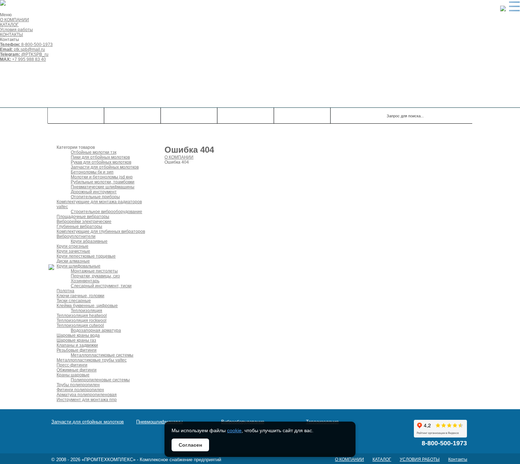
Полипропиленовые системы (100, 379)
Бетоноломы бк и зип (92, 172)
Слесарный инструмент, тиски (101, 285)
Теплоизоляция (86, 310)
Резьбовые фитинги (77, 350)
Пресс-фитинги (72, 365)
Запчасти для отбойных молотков (105, 167)
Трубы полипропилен (78, 384)
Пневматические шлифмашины (102, 186)
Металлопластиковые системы (102, 355)
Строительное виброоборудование (106, 211)
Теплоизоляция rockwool (81, 320)
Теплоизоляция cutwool (80, 325)
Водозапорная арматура (96, 330)
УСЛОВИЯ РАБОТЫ (420, 459)
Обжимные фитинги (77, 370)
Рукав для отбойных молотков (101, 162)
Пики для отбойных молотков (100, 157)
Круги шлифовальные (78, 266)
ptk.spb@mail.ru (22, 49)
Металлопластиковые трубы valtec (92, 360)
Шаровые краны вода (78, 335)
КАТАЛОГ (9, 24)
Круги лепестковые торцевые (86, 256)
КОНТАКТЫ (11, 34)
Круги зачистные (73, 251)
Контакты (245, 115)
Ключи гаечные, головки (80, 295)
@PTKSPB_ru (24, 54)
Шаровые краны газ (76, 340)
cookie (234, 430)
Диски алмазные (73, 261)
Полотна (65, 290)
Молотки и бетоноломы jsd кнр (102, 177)
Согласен (190, 445)
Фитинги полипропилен (80, 389)
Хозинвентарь (85, 280)
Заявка (302, 115)
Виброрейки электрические (84, 221)
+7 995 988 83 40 (23, 59)
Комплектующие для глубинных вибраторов (101, 231)
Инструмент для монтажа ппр (87, 399)
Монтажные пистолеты (94, 271)
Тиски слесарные (74, 300)
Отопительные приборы (95, 196)
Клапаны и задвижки (77, 345)
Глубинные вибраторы (79, 226)
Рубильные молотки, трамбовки (102, 182)
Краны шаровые (73, 374)
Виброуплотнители (76, 236)
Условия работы (16, 29)
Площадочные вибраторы (83, 216)
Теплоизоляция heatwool (82, 315)
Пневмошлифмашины (159, 421)
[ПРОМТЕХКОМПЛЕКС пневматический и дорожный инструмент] (148, 84)
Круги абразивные (89, 241)
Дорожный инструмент (94, 191)
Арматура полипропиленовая (87, 394)
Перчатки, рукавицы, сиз (95, 276)
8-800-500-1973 (26, 44)
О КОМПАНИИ (14, 19)
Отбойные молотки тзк (93, 152)
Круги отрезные (72, 246)
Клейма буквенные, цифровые (87, 305)
